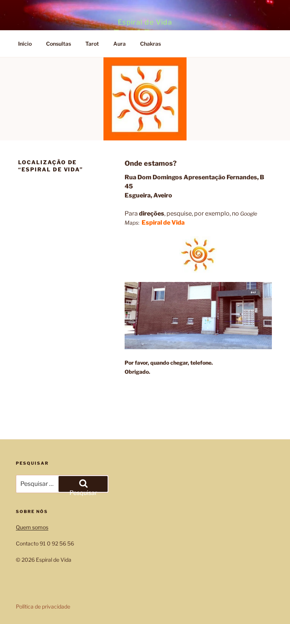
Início (25, 43)
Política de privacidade (43, 606)
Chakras (150, 43)
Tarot (92, 43)
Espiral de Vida (145, 22)
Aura (119, 43)
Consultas (58, 43)
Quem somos (32, 527)
